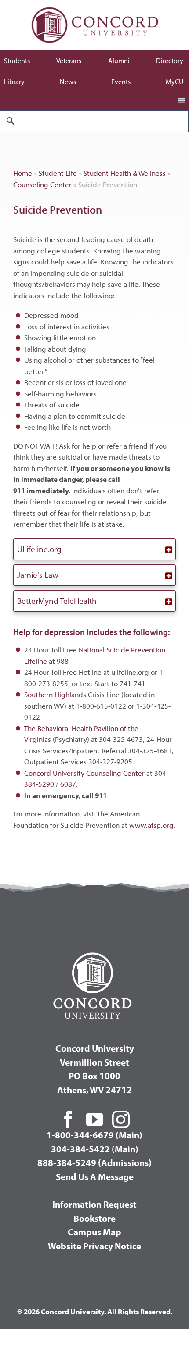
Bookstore (94, 1218)
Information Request (94, 1204)
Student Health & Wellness (125, 173)
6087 (68, 783)
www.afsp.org (151, 825)
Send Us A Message (95, 1176)
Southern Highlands (55, 694)
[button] (94, 549)
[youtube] (94, 1119)
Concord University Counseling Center (84, 772)
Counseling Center (42, 184)
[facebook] (68, 1119)
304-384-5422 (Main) (94, 1149)
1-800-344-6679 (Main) (94, 1135)
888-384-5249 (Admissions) (94, 1162)
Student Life (58, 173)
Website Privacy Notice (94, 1245)
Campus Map (94, 1231)
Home (22, 173)
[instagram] (121, 1119)
